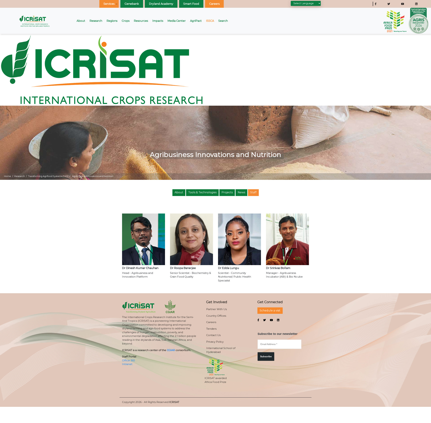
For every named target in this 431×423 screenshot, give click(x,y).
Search (223, 20)
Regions (112, 20)
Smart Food (191, 3)
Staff (253, 192)
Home (7, 176)
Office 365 (128, 360)
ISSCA (210, 20)
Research (96, 20)
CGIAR (171, 350)
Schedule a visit (270, 310)
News (241, 192)
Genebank (132, 3)
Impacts (157, 20)
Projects (227, 192)
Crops (125, 20)
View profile (144, 247)
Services (109, 3)
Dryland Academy (161, 3)
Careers (214, 3)
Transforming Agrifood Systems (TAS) (48, 176)
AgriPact (196, 20)
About (81, 20)
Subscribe (266, 356)
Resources (141, 20)
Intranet (127, 364)
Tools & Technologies (202, 192)
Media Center (177, 20)
